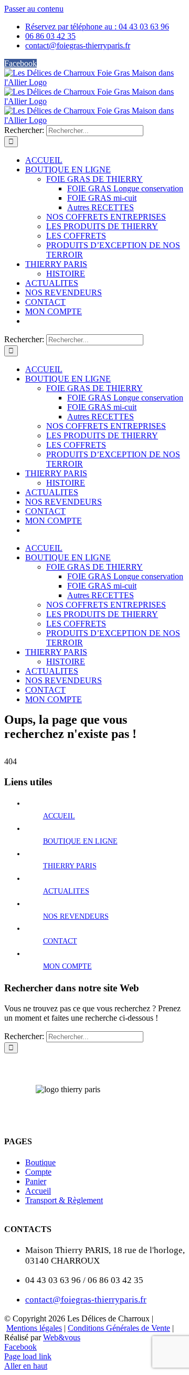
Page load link (27, 1356)
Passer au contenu (34, 8)
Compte (38, 1171)
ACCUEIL (59, 816)
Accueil (38, 1190)
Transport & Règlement (64, 1200)
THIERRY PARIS (70, 866)
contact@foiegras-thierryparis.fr (85, 1300)
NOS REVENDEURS (76, 916)
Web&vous (61, 1337)
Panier (35, 1181)
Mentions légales (34, 1327)
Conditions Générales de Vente (119, 1327)
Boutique (40, 1162)
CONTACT (60, 941)
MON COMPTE (67, 966)
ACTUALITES (66, 891)
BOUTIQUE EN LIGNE (80, 841)
